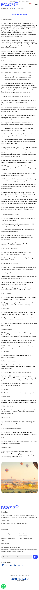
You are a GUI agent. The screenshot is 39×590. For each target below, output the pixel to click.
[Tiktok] (22, 565)
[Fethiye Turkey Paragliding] (10, 507)
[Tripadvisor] (18, 565)
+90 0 (8, 520)
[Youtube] (14, 565)
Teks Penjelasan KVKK (26, 538)
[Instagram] (2, 565)
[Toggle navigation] (36, 3)
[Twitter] (10, 565)
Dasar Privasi (5, 543)
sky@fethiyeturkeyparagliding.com (16, 523)
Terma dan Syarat (7, 534)
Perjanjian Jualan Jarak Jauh (8, 539)
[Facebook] (6, 565)
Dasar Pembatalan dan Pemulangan (27, 535)
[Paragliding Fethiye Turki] (10, 4)
